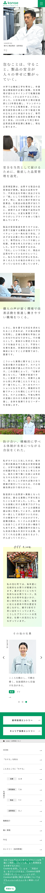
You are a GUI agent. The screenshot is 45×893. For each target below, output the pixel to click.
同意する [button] (10, 889)
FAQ (5, 839)
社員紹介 (4, 795)
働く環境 (7, 830)
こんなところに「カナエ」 (14, 769)
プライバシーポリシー (14, 880)
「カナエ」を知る (10, 759)
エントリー (13, 849)
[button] (42, 858)
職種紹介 (7, 821)
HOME (8, 741)
